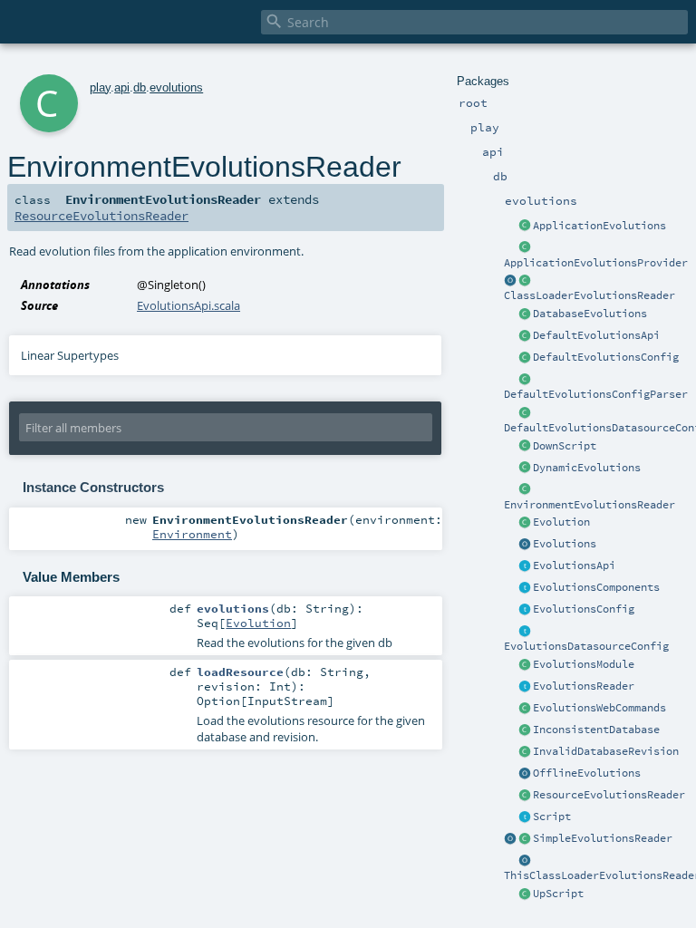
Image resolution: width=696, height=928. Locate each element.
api (122, 87)
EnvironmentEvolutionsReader (589, 504)
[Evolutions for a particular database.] (524, 314)
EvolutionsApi (574, 565)
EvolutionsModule (583, 664)
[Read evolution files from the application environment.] (524, 490)
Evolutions (564, 543)
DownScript (564, 446)
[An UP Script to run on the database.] (524, 894)
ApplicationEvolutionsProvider (596, 262)
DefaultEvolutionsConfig (606, 357)
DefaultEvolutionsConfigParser (596, 394)
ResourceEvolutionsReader (609, 794)
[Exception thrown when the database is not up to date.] (524, 752)
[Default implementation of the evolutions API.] (524, 336)
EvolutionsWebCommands (599, 707)
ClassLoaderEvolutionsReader (589, 295)
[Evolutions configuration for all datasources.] (524, 610)
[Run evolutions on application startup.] (524, 226)
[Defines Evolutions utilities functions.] (524, 544)
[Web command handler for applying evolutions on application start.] (524, 708)
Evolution (561, 522)
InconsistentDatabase (596, 729)
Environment (192, 534)
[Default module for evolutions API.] (524, 665)
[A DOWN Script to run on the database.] (524, 447)
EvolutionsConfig (583, 609)
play (100, 87)
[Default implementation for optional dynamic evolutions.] (524, 468)
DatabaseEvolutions (590, 313)
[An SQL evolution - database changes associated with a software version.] (524, 523)
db (139, 87)
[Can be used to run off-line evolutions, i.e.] (524, 774)
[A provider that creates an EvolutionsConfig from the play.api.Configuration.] (524, 379)
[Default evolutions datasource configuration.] (524, 413)
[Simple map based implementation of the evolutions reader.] (510, 839)
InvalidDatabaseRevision (606, 751)
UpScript (558, 893)
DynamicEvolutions (587, 467)
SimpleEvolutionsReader (602, 838)
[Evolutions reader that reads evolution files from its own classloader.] (524, 861)
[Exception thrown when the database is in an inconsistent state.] (524, 730)
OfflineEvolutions (587, 773)
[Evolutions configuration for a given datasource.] (524, 631)
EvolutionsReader (583, 686)
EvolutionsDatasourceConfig (586, 646)
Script (552, 816)
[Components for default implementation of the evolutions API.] (524, 588)
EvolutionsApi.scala (188, 305)
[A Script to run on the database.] (524, 817)
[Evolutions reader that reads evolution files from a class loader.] (510, 281)
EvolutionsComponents (596, 587)
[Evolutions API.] (524, 566)
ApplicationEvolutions (599, 225)
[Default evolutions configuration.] (524, 358)
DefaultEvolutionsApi (596, 335)
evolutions (176, 87)
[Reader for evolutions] (524, 687)
